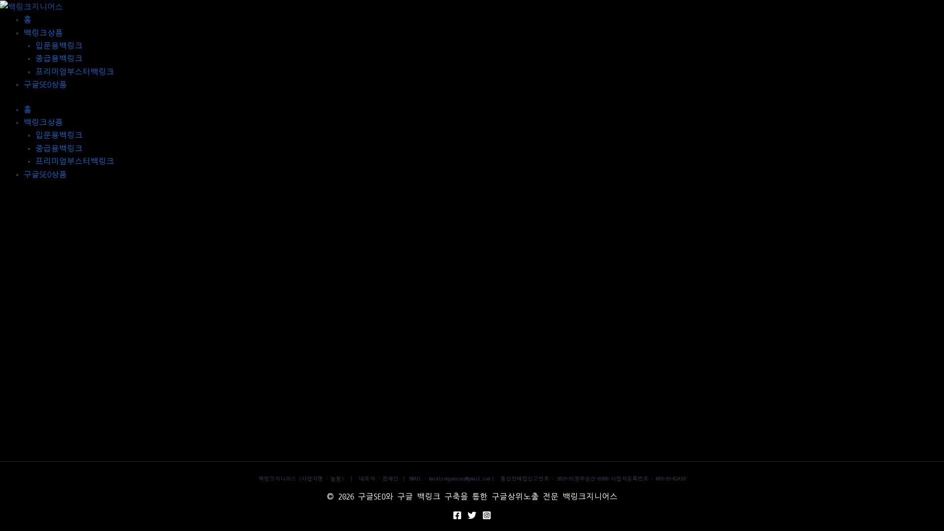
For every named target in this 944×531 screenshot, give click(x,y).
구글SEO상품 (45, 84)
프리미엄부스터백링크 (74, 72)
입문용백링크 (59, 46)
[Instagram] (486, 515)
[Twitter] (472, 515)
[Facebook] (457, 515)
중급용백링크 (59, 58)
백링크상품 (43, 33)
